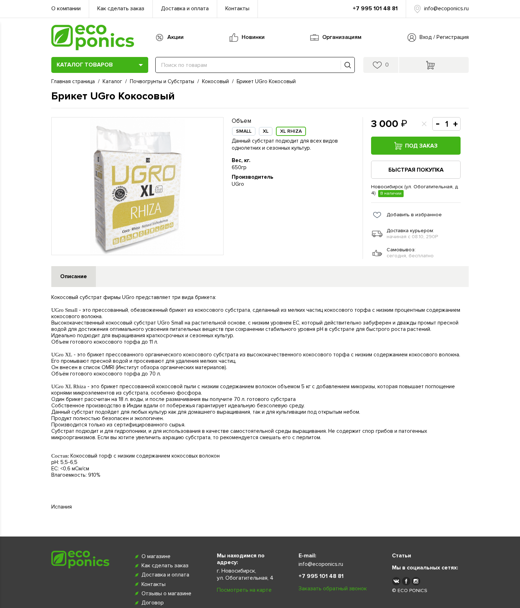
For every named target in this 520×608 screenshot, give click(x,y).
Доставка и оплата (185, 8)
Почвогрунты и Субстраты (162, 81)
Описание (73, 276)
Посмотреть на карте (244, 589)
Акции (175, 37)
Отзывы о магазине (166, 593)
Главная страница (73, 81)
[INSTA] (416, 580)
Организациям (342, 37)
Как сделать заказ (120, 8)
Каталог (112, 81)
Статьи (401, 555)
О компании (66, 8)
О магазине (156, 556)
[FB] (406, 580)
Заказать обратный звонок (333, 588)
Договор (152, 602)
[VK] (396, 580)
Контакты (237, 8)
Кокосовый (215, 81)
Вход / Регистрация (444, 37)
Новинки (253, 37)
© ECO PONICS (409, 590)
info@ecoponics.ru (446, 8)
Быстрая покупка (416, 169)
